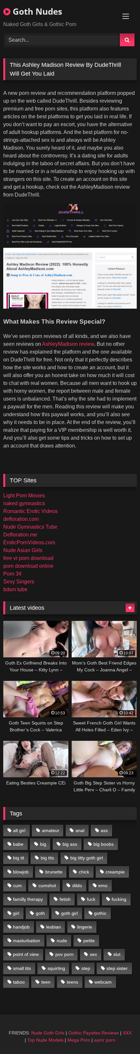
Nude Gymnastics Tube (30, 527)
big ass (70, 844)
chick (84, 871)
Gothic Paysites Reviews (93, 1032)
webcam (103, 982)
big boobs (103, 844)
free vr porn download (28, 558)
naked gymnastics (24, 503)
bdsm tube (15, 589)
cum (17, 885)
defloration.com (21, 519)
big (43, 844)
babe (18, 844)
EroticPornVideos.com (29, 542)
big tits (47, 857)
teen (45, 982)
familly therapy (28, 899)
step (85, 968)
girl (16, 913)
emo (102, 885)
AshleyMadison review (68, 344)
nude (62, 940)
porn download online (28, 566)
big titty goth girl (86, 857)
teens (72, 982)
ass (104, 830)
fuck (91, 899)
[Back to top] (120, 1034)
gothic (100, 913)
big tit (18, 857)
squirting (56, 968)
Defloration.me (20, 534)
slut (116, 954)
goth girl (69, 913)
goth (40, 913)
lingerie (84, 927)
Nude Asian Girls (22, 550)
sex (93, 954)
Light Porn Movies (24, 495)
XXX (127, 1032)
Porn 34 (12, 574)
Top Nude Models (45, 1040)
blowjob (21, 871)
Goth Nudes (36, 11)
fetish (65, 899)
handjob (21, 927)
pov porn (64, 954)
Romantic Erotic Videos (30, 511)
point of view (26, 954)
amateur (50, 830)
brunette (54, 871)
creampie (115, 871)
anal (80, 830)
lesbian (53, 927)
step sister (117, 968)
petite (89, 940)
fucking (119, 899)
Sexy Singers (18, 581)
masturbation (26, 940)
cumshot (47, 885)
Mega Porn (78, 1040)
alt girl (19, 830)
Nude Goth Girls (47, 1032)
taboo (19, 982)
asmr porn (104, 1040)
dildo (77, 885)
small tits (22, 968)
